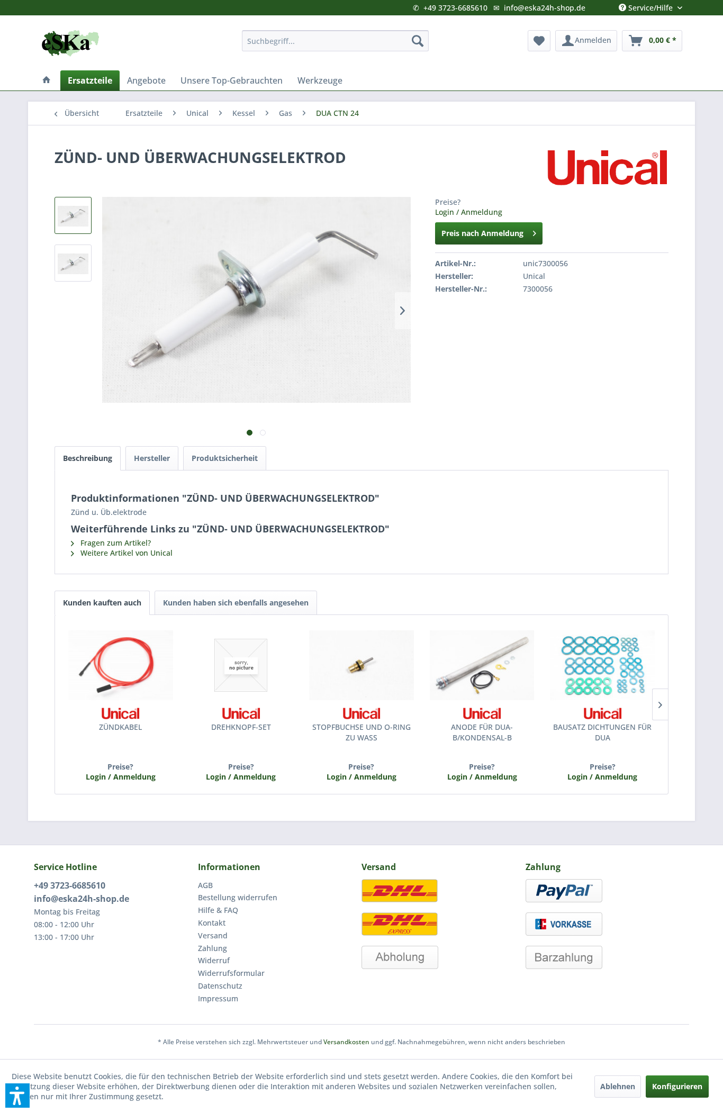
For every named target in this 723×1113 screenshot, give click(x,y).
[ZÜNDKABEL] (120, 665)
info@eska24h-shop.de (544, 8)
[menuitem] (335, 40)
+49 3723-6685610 (455, 8)
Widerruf (214, 960)
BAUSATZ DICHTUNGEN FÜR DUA (602, 732)
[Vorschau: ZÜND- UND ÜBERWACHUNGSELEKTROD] (73, 215)
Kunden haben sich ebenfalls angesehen (236, 603)
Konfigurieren (677, 1086)
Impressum (218, 998)
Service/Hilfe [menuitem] (650, 5)
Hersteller (152, 458)
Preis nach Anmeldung (482, 233)
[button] (17, 1095)
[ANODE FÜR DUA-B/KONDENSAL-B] (482, 665)
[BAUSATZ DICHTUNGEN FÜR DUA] (602, 665)
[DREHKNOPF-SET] (241, 665)
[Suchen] (417, 40)
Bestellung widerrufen (237, 897)
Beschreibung (87, 458)
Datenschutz (220, 986)
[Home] (46, 80)
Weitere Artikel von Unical (125, 553)
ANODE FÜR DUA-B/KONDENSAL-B (482, 732)
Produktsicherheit (225, 458)
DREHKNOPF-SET (241, 727)
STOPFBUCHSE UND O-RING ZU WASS (361, 732)
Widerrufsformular (231, 973)
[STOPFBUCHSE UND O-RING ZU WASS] (361, 665)
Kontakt (211, 923)
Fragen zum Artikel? (114, 543)
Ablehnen (617, 1086)
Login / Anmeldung (468, 212)
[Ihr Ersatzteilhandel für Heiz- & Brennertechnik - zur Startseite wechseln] (70, 43)
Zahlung (212, 948)
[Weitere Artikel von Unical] (607, 167)
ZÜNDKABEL (120, 727)
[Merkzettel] (539, 40)
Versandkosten (346, 1041)
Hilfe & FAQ (218, 910)
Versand (213, 935)
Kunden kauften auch (102, 603)
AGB (205, 885)
